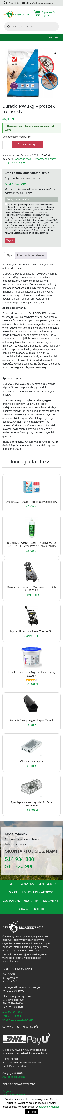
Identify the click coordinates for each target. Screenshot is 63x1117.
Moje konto (47, 884)
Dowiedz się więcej (27, 626)
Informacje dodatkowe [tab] (30, 255)
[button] (55, 53)
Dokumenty (51, 901)
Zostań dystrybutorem (20, 901)
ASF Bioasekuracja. (13, 1076)
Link (35, 496)
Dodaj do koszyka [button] (27, 496)
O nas (13, 892)
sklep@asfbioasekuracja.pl (17, 1019)
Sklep (12, 884)
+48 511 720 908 (12, 1016)
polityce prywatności (49, 1106)
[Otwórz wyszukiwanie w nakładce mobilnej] (31, 26)
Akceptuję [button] (31, 1112)
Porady (23, 909)
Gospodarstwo (23, 159)
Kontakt (39, 909)
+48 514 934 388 (12, 1012)
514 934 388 (15, 184)
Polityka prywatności (38, 892)
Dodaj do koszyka (28, 144)
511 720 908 (19, 866)
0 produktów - (50, 14)
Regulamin (8, 1091)
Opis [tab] (10, 255)
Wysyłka (27, 884)
